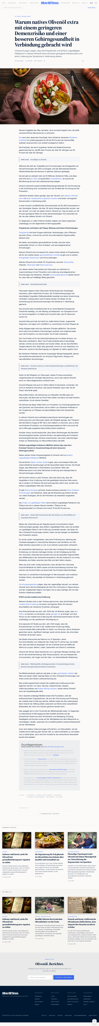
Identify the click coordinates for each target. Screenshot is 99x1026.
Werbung (60, 1015)
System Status (93, 1015)
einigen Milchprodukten (47, 689)
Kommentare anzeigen (50, 813)
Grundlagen (65, 2)
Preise (53, 996)
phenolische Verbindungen (58, 769)
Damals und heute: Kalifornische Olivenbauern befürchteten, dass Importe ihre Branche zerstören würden (82, 923)
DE (92, 2)
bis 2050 (34, 179)
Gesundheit (12, 2)
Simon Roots (20, 61)
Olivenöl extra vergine (43, 795)
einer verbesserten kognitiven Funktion (42, 198)
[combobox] (44, 8)
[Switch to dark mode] (96, 2)
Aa (44, 61)
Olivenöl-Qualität (72, 996)
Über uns (44, 1015)
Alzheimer (30, 795)
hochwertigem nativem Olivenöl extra (49, 778)
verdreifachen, (56, 179)
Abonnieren (52, 1015)
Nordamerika (72, 916)
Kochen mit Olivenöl (72, 1001)
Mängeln (56, 755)
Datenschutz (68, 1015)
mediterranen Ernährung (28, 604)
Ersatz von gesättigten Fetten (34, 503)
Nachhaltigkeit (55, 1004)
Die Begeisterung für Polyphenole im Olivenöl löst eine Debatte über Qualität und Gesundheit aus (49, 857)
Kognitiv (37, 1004)
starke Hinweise (31, 490)
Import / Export (55, 1001)
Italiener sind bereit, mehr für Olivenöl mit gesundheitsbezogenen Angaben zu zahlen (16, 858)
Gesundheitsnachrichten (38, 284)
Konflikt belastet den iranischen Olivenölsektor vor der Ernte (48, 920)
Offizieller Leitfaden (89, 1001)
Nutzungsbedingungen (80, 1015)
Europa (4, 851)
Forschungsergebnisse (59, 275)
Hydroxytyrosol (46, 265)
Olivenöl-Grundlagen (23, 16)
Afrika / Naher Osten (43, 916)
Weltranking (87, 999)
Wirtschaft (23, 2)
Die (20, 137)
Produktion (34, 2)
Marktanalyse (87, 996)
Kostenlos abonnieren (64, 977)
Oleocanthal (68, 262)
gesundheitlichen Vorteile (50, 255)
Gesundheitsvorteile (72, 999)
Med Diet (37, 999)
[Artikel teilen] (82, 60)
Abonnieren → (92, 7)
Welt (4, 2)
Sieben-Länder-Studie (39, 462)
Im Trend (59, 797)
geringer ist (55, 614)
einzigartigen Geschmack (29, 258)
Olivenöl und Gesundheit (36, 797)
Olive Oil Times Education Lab (54, 746)
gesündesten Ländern (65, 673)
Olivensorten (42, 759)
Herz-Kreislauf (39, 1001)
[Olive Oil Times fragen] (94, 1021)
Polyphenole (24, 232)
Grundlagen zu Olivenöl (38, 159)
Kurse (84, 2)
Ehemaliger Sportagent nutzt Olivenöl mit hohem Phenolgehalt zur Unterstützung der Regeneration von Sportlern (82, 858)
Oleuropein (31, 265)
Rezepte (75, 2)
